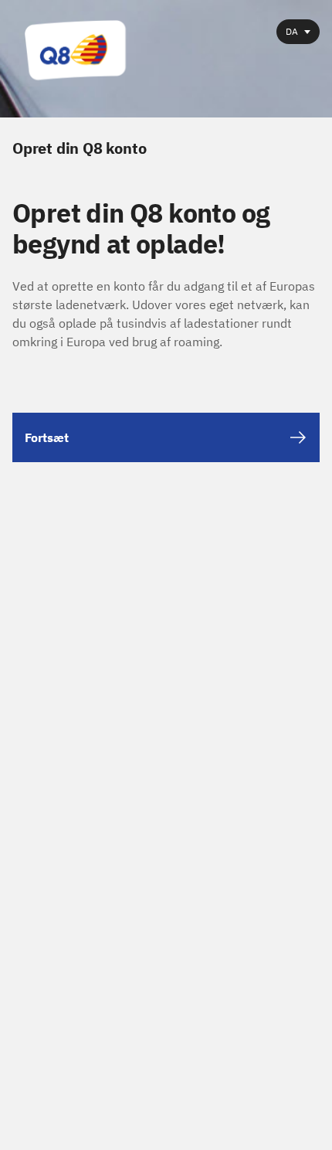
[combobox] (298, 31)
